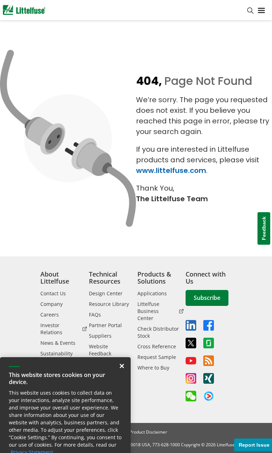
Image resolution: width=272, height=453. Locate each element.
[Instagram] (191, 378)
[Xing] (208, 378)
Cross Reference (156, 346)
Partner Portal (105, 325)
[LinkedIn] (191, 325)
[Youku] (208, 396)
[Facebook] (208, 325)
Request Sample (156, 357)
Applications (152, 293)
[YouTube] (191, 360)
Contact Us (53, 293)
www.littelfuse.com (171, 170)
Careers (49, 314)
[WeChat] (191, 396)
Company (51, 304)
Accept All (35, 441)
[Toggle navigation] (263, 10)
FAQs (95, 314)
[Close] (122, 336)
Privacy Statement (32, 422)
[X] (191, 343)
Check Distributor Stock (158, 332)
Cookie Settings (94, 441)
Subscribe (207, 298)
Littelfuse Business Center (148, 311)
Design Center (106, 293)
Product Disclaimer (148, 432)
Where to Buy (153, 367)
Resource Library (109, 304)
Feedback (264, 228)
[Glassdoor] (208, 343)
